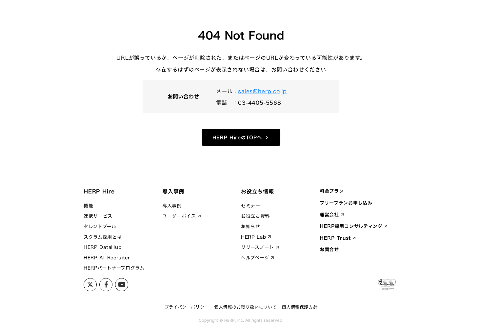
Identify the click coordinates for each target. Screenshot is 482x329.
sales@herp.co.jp (262, 91)
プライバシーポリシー (187, 307)
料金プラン (332, 191)
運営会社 (329, 214)
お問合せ (329, 249)
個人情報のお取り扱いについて (245, 307)
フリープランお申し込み (346, 203)
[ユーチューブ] (121, 284)
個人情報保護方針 (299, 307)
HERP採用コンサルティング (351, 226)
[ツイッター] (90, 284)
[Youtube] (105, 284)
